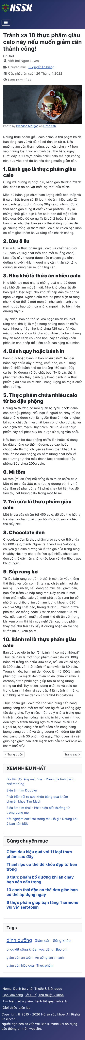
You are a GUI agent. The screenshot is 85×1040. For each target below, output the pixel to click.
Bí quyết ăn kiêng (41, 67)
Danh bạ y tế (22, 989)
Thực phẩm (44, 965)
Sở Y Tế (30, 995)
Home (7, 989)
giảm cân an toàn (19, 957)
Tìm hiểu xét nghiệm (18, 1001)
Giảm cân (42, 940)
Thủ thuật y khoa (51, 995)
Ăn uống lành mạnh (49, 957)
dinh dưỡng (19, 940)
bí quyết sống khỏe (22, 949)
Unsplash (49, 126)
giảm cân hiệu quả (20, 965)
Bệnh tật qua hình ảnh (51, 1001)
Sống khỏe (62, 940)
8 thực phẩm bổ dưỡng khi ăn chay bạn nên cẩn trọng (40, 879)
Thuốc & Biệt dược (48, 989)
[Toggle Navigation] (6, 23)
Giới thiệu (10, 1008)
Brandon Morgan (27, 126)
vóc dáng (46, 949)
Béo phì (61, 949)
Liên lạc (24, 1008)
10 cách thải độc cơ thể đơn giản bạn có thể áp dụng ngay (42, 892)
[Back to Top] (78, 1033)
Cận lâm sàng (13, 995)
